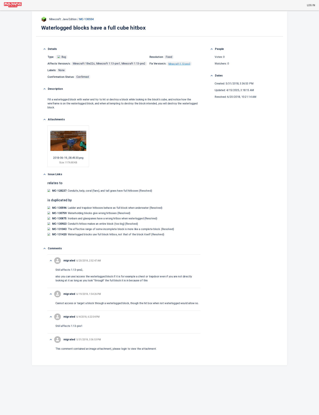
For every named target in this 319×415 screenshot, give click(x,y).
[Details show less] (44, 49)
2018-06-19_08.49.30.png (68, 157)
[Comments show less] (44, 248)
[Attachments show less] (44, 119)
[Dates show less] (211, 75)
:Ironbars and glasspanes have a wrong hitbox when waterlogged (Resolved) (104, 218)
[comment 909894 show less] (51, 294)
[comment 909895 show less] (51, 260)
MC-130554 (86, 19)
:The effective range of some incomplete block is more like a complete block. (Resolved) (113, 229)
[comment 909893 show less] (51, 316)
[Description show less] (44, 89)
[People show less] (211, 49)
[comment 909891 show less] (51, 339)
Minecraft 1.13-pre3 (179, 63)
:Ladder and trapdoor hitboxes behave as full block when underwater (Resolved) (107, 207)
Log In (311, 5)
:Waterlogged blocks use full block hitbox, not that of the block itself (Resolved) (108, 234)
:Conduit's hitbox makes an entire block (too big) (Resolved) (95, 223)
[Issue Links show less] (44, 174)
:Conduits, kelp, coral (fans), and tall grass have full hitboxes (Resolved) (102, 190)
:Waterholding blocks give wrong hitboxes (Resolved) (91, 213)
